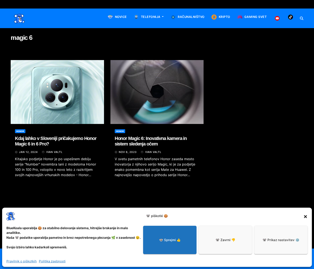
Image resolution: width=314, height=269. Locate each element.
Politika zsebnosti (52, 261)
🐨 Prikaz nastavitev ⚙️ (281, 240)
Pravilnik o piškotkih (21, 261)
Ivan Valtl (54, 152)
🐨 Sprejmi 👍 (170, 240)
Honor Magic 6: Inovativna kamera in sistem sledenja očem (151, 141)
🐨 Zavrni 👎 (225, 240)
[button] (305, 216)
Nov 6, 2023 (128, 152)
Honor (20, 131)
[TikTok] (290, 17)
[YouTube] (277, 18)
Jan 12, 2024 (28, 152)
